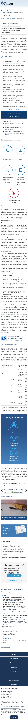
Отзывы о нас (14, 663)
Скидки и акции (14, 658)
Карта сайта (14, 675)
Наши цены (14, 667)
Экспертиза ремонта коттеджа (18, 588)
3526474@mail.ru (9, 626)
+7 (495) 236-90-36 (7, 622)
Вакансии (14, 684)
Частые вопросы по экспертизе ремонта (11, 589)
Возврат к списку (5, 647)
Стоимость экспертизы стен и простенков (13, 28)
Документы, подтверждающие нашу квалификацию (12, 31)
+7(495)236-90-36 (20, 617)
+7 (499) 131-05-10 (13, 600)
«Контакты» (8, 134)
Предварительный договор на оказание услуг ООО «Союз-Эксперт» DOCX (17, 338)
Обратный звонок (14, 576)
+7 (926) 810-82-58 (6, 696)
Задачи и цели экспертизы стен (10, 23)
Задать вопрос (14, 580)
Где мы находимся (14, 680)
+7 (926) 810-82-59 (11, 609)
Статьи (14, 671)
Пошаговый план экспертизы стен (11, 26)
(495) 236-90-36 (17, 123)
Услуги (14, 654)
